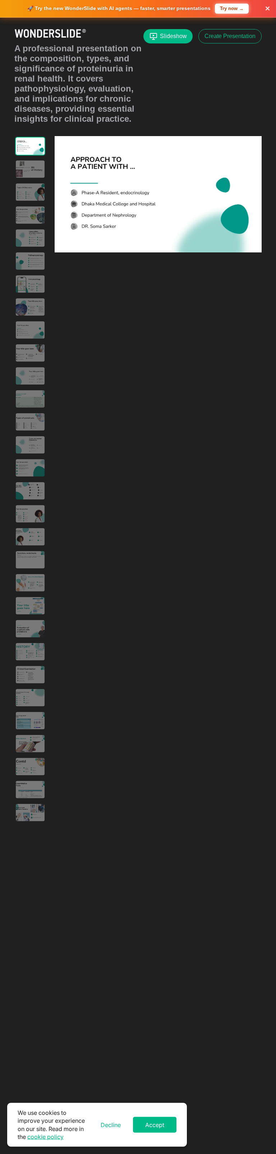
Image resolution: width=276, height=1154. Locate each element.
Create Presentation (230, 36)
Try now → (232, 8)
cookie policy (45, 1136)
